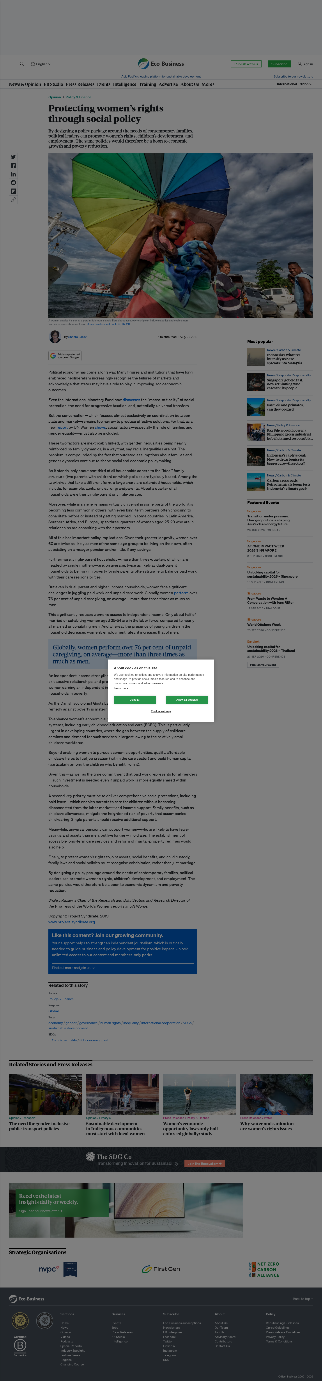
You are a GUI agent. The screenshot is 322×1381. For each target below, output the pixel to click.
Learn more (121, 688)
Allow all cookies (187, 699)
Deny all (135, 699)
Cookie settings (161, 711)
